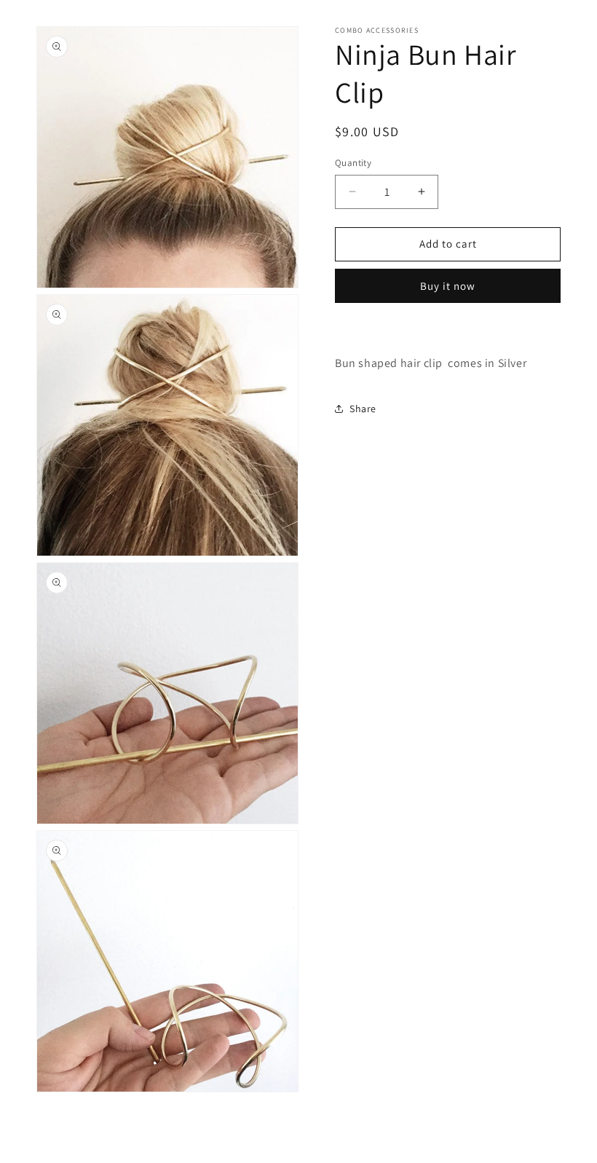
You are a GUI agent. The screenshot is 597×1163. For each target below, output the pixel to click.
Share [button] (362, 408)
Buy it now (447, 286)
